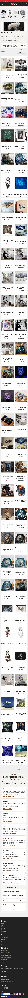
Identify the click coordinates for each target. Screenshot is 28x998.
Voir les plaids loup (7, 809)
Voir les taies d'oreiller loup (9, 846)
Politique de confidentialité (6, 955)
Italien (2, 930)
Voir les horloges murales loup (10, 870)
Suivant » (18, 769)
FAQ (2, 944)
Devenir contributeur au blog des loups (8, 981)
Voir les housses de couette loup (11, 883)
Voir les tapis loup (7, 821)
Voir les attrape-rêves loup (9, 833)
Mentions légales (4, 959)
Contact (2, 942)
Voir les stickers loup (8, 858)
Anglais (2, 925)
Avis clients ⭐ (4, 950)
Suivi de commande (4, 937)
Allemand (3, 927)
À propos (3, 939)
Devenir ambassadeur (5, 979)
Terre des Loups (7, 991)
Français (3, 923)
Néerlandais (3, 931)
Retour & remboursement (6, 957)
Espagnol (3, 928)
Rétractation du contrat (5, 962)
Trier (21, 49)
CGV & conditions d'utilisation (6, 953)
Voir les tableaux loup (8, 796)
